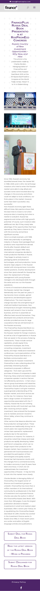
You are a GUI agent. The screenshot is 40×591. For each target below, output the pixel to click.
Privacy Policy (19, 582)
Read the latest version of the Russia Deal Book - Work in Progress (20, 550)
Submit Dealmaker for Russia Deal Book (20, 564)
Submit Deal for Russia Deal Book (20, 535)
